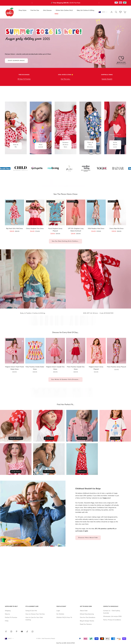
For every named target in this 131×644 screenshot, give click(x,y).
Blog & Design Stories (87, 621)
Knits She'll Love (115, 145)
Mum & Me (15, 146)
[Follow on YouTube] (22, 631)
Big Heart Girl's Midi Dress (14, 228)
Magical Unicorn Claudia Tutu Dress (55, 368)
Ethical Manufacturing (87, 614)
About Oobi (83, 611)
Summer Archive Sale (65, 145)
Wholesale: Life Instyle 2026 (112, 616)
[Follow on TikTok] (27, 631)
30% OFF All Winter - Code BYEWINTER (98, 313)
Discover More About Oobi (88, 538)
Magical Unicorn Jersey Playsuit (96, 368)
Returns (7, 614)
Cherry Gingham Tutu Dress (35, 228)
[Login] (111, 12)
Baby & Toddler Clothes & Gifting (32, 313)
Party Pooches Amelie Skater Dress (35, 368)
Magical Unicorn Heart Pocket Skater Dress (14, 368)
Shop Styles (22, 10)
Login (58, 611)
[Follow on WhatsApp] (33, 631)
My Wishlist (60, 614)
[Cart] (125, 12)
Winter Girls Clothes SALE (64, 10)
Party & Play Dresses (90, 145)
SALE (56, 14)
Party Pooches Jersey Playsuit (116, 367)
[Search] (116, 12)
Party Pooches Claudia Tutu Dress (76, 368)
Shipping (8, 611)
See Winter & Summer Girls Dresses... (65, 379)
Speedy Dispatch (107, 79)
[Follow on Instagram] (11, 631)
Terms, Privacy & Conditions (112, 620)
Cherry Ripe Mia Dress (116, 228)
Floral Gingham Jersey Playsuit (55, 230)
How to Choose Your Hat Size (35, 614)
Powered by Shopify (50, 638)
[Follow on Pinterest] (17, 631)
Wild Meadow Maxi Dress (96, 228)
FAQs (6, 621)
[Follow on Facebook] (6, 631)
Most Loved (40, 146)
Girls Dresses (47, 10)
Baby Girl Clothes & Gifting (85, 10)
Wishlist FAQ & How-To (64, 617)
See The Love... (65, 79)
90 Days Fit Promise (24, 79)
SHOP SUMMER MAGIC (16, 60)
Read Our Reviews (86, 624)
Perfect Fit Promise (11, 617)
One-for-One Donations (87, 617)
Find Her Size (34, 10)
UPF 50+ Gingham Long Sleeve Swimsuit (75, 230)
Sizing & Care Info (31, 611)
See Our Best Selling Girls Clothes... (65, 241)
